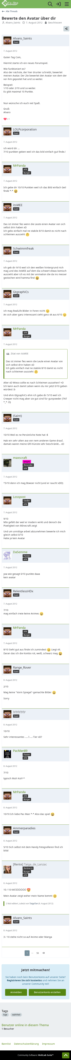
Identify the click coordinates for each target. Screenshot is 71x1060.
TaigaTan (34, 903)
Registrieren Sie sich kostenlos (24, 980)
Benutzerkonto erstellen (47, 992)
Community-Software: (35, 1055)
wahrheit (16, 1014)
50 (37, 953)
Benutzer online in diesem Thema (25, 1025)
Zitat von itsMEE (19, 353)
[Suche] (50, 4)
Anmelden (16, 992)
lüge (5, 1014)
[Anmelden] (58, 4)
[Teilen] (66, 28)
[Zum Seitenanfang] (65, 1055)
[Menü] (66, 4)
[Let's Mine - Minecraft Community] (10, 3)
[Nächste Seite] (43, 953)
